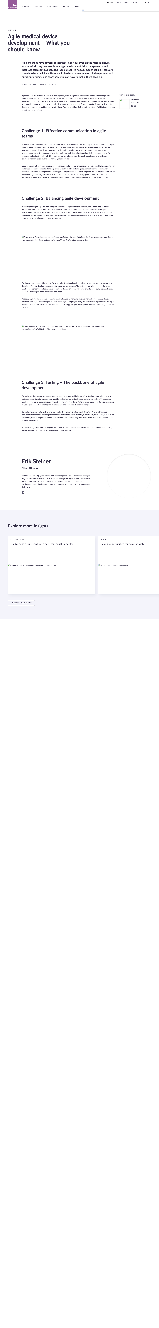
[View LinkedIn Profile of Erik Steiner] (132, 105)
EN (145, 2)
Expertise (25, 6)
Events (126, 2)
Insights (66, 6)
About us (134, 2)
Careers (118, 2)
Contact (77, 6)
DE (149, 2)
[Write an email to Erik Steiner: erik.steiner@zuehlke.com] (135, 105)
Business (110, 2)
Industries (38, 6)
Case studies (52, 6)
